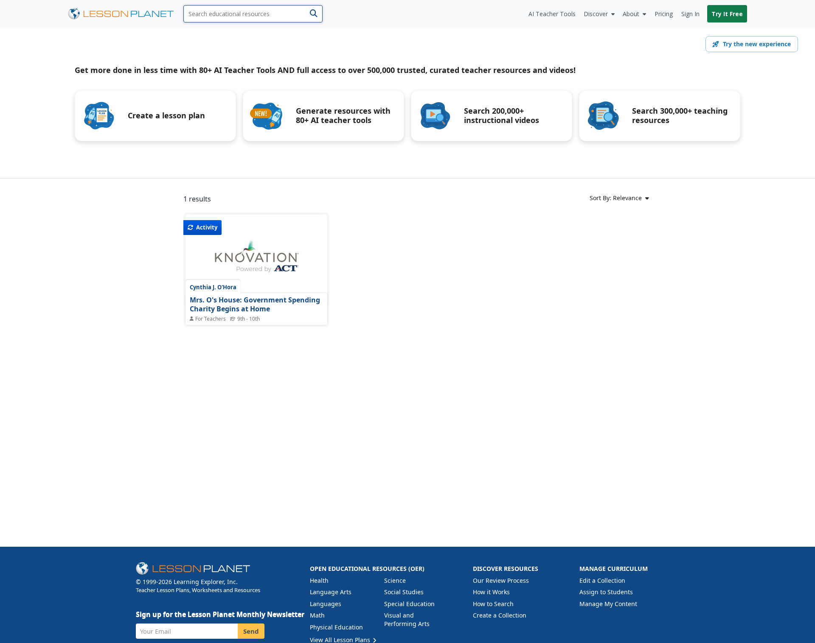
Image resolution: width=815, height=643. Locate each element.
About (631, 14)
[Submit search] (313, 13)
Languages (325, 604)
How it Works (491, 592)
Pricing (664, 14)
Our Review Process (501, 580)
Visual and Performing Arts (407, 619)
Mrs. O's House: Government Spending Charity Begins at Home (255, 304)
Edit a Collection (602, 580)
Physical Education (336, 627)
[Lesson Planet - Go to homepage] (125, 14)
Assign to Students (606, 592)
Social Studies (404, 592)
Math (317, 615)
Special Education (409, 604)
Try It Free (727, 14)
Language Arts (330, 592)
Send (251, 631)
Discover (596, 14)
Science (395, 580)
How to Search (493, 604)
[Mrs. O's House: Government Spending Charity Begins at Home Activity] (256, 260)
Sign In (690, 14)
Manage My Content (608, 604)
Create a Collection (499, 615)
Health (319, 580)
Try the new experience (757, 44)
